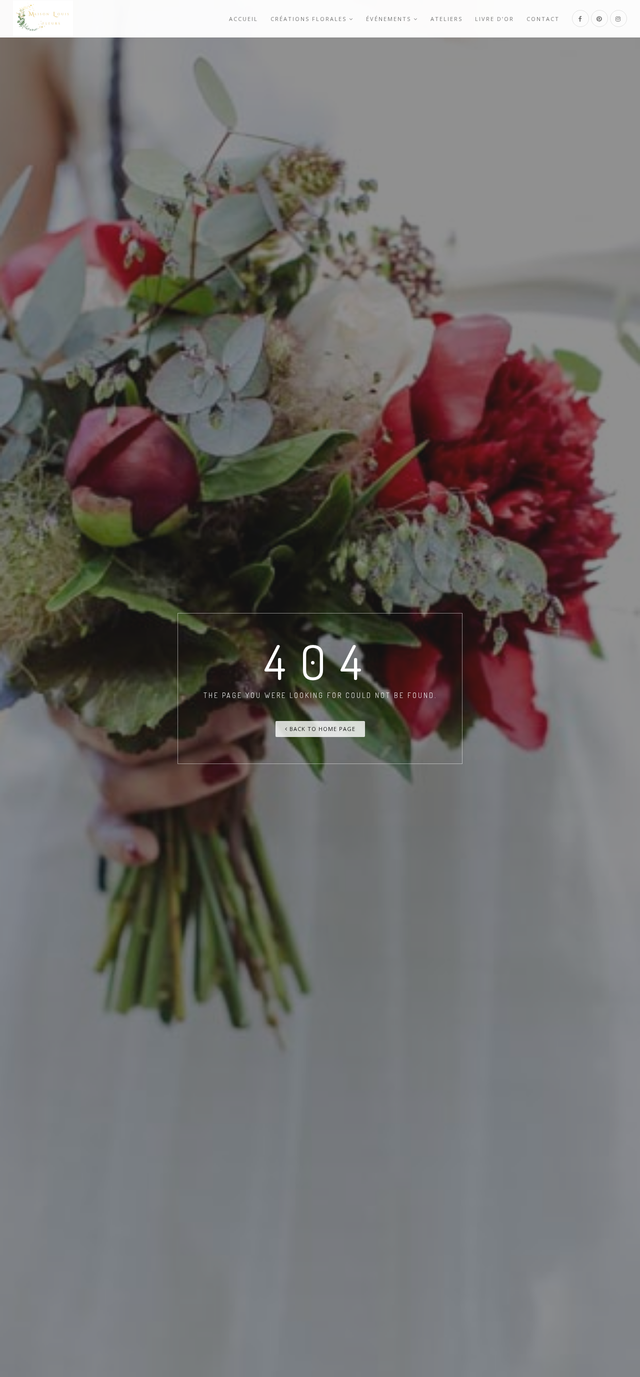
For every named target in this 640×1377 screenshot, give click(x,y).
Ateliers (446, 18)
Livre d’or (494, 18)
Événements (388, 18)
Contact (543, 18)
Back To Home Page (322, 728)
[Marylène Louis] (43, 18)
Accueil (243, 18)
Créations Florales (308, 18)
